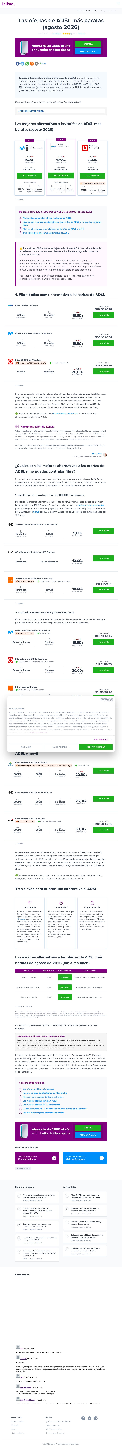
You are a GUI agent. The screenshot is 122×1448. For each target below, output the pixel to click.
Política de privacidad (55, 1433)
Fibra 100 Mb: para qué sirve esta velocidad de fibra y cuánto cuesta (85, 1196)
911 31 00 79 (65, 997)
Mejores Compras (100, 11)
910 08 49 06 (61, 169)
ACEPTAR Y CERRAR (96, 747)
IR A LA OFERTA (61, 175)
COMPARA (88, 44)
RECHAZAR (26, 747)
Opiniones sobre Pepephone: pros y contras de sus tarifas (86, 1223)
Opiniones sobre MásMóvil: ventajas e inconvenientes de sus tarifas (87, 1236)
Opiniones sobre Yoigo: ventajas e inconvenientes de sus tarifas (85, 1249)
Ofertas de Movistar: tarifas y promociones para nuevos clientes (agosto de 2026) (37, 1210)
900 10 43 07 (29, 169)
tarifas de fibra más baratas (65, 413)
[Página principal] (8, 3)
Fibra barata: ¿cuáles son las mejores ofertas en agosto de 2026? (39, 1196)
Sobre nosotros (17, 1421)
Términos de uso (53, 1425)
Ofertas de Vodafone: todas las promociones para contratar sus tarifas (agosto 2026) (39, 1253)
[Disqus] (61, 1312)
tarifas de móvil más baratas (91, 505)
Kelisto (80, 11)
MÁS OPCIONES (101, 740)
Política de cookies (54, 1429)
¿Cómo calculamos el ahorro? (58, 1421)
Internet (113, 11)
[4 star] (69, 34)
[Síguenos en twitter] (89, 1418)
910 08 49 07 (65, 977)
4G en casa (21, 919)
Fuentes (21, 199)
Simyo (36, 512)
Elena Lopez (97, 454)
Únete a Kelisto (17, 1433)
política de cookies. (39, 732)
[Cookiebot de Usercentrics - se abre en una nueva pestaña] (102, 700)
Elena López (56, 34)
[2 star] (65, 34)
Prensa (14, 1429)
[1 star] (64, 34)
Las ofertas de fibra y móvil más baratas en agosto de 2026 (40, 1238)
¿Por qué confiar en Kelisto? (31, 111)
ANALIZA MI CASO (88, 51)
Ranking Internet (23, 1168)
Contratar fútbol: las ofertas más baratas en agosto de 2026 (37, 1225)
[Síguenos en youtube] (96, 1418)
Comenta (81, 34)
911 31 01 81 (92, 169)
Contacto (15, 1425)
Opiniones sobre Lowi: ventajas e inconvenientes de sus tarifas (85, 1209)
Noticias (88, 11)
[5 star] (71, 34)
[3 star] (67, 34)
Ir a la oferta (104, 315)
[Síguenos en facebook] (83, 1418)
